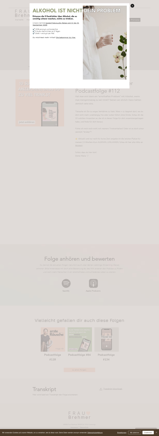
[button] (132, 6)
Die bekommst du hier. (66, 37)
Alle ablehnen (134, 432)
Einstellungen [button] (121, 432)
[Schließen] (156, 432)
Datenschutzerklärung (95, 432)
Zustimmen (148, 432)
